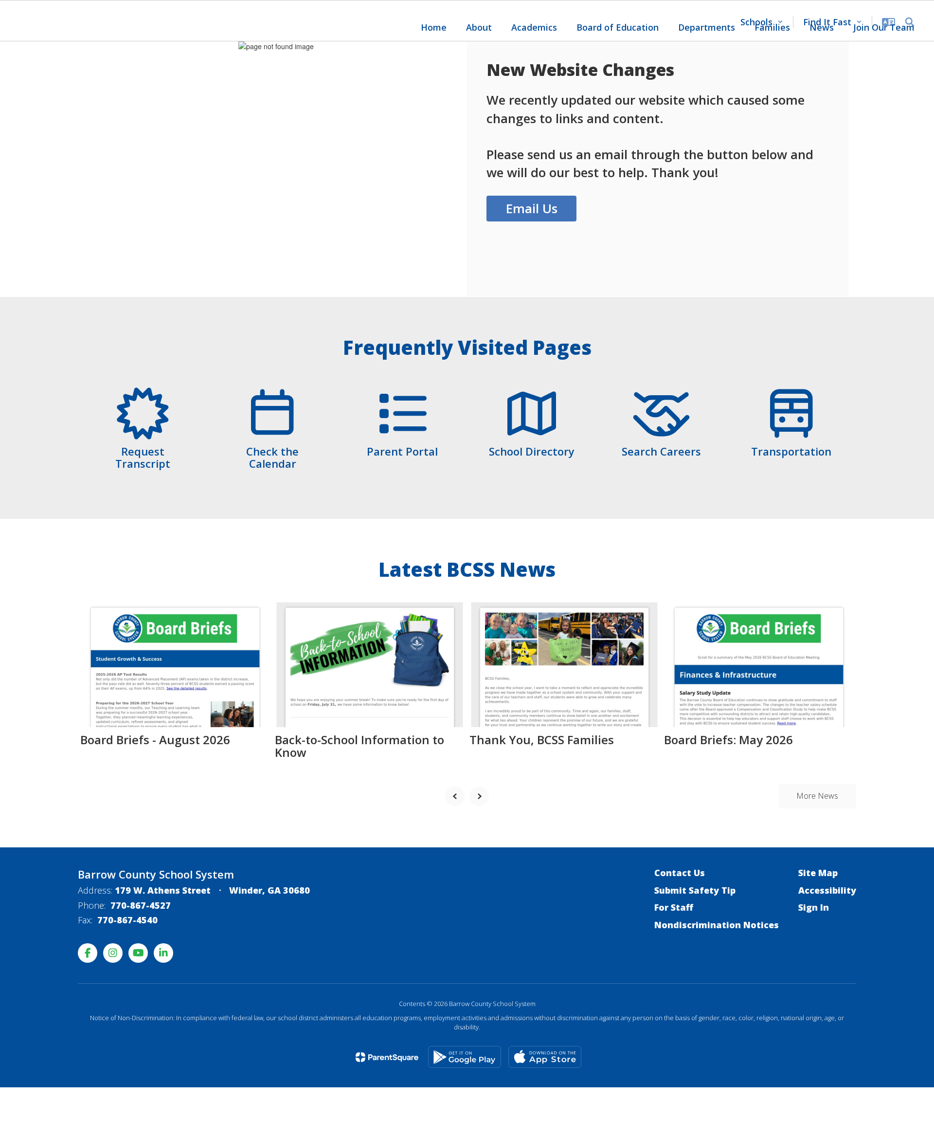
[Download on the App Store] (544, 1057)
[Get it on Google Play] (464, 1057)
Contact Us (679, 873)
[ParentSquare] (387, 1057)
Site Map (818, 873)
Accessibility (827, 890)
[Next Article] (479, 796)
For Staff (673, 907)
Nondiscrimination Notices (716, 925)
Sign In (813, 907)
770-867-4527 (140, 905)
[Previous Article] (455, 796)
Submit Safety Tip (695, 890)
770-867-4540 (127, 920)
